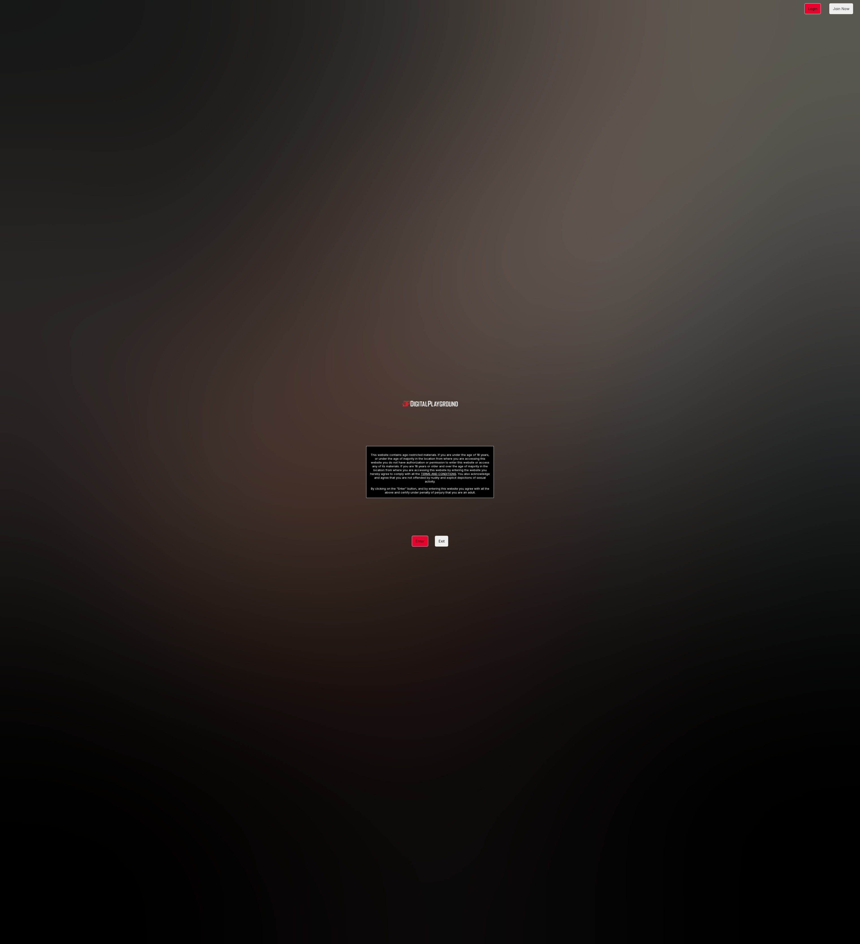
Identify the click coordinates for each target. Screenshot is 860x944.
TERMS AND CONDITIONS (438, 474)
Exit (442, 541)
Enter (420, 541)
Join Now (841, 8)
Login (812, 8)
